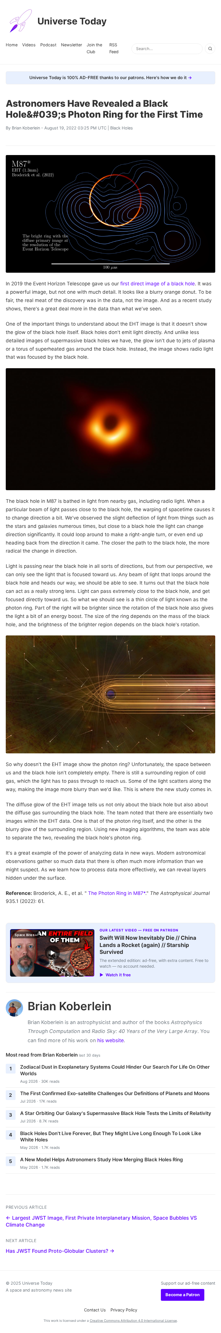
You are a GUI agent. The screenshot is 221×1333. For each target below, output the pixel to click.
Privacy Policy (123, 1309)
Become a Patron (182, 1294)
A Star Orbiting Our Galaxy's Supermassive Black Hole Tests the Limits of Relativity (115, 1113)
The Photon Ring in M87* (116, 893)
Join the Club (94, 48)
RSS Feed (114, 48)
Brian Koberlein (26, 127)
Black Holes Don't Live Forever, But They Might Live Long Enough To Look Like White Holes (110, 1136)
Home (12, 44)
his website (110, 1040)
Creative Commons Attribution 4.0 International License (133, 1321)
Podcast (48, 44)
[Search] (210, 48)
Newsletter (71, 44)
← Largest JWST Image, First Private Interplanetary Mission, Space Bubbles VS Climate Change (101, 1221)
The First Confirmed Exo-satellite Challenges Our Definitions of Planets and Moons (114, 1093)
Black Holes (121, 127)
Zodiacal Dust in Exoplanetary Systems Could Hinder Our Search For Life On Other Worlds (115, 1070)
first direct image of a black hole (157, 284)
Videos (29, 44)
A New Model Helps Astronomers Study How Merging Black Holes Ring (101, 1159)
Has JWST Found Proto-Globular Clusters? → (60, 1251)
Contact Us (95, 1309)
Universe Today (72, 21)
